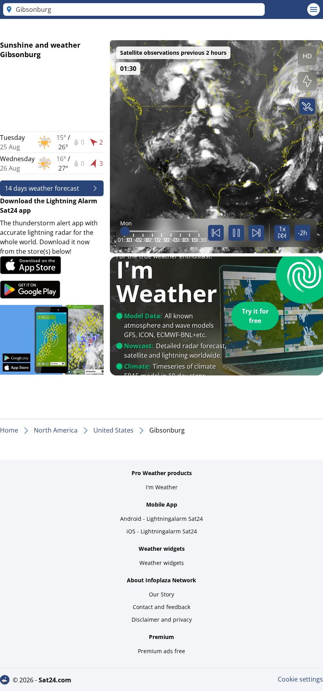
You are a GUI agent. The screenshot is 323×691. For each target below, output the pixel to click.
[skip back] (216, 233)
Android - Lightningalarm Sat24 (161, 518)
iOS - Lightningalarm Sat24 (161, 531)
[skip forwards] (256, 233)
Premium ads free (161, 651)
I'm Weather (162, 487)
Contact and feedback (161, 607)
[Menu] (313, 9)
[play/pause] (236, 233)
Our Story (161, 594)
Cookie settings (300, 679)
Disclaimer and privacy (162, 619)
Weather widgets (161, 563)
